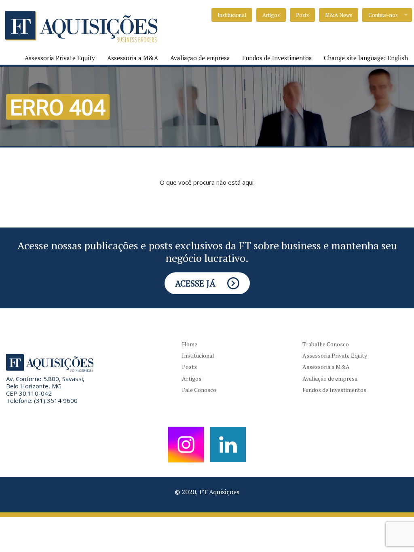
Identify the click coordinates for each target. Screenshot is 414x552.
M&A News (338, 15)
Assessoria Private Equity (60, 58)
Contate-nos (383, 15)
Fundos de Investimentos (277, 58)
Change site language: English (366, 58)
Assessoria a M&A (132, 58)
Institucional (232, 15)
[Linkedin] (228, 443)
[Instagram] (186, 443)
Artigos (271, 15)
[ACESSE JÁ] (207, 269)
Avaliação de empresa (200, 58)
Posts (302, 15)
